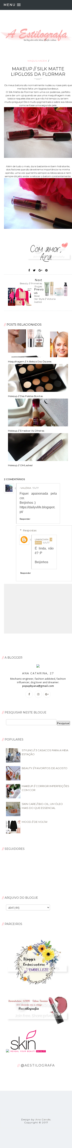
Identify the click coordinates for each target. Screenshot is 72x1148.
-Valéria (25, 487)
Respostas (29, 530)
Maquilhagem (37, 60)
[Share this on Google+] (40, 270)
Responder (25, 519)
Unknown (41, 539)
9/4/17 (46, 542)
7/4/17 (35, 487)
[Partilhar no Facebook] (29, 270)
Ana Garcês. (43, 1119)
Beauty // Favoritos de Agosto (44, 768)
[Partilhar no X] (34, 270)
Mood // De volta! (34, 821)
